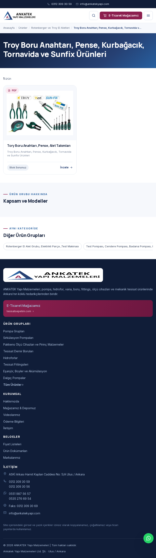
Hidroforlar (10, 358)
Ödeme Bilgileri (13, 421)
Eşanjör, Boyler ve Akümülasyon (25, 371)
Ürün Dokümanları (15, 451)
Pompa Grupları (13, 331)
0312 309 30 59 (61, 4)
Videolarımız (11, 415)
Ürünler (22, 27)
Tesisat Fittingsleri (15, 364)
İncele (64, 167)
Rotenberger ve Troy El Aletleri (50, 27)
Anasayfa (9, 27)
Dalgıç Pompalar (14, 378)
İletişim (8, 428)
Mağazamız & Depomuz (19, 408)
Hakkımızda (11, 401)
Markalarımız (11, 457)
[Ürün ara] (93, 15)
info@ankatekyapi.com (94, 4)
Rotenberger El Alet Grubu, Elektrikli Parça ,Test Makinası (42, 246)
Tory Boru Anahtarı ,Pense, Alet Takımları (38, 145)
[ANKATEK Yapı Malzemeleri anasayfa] (19, 15)
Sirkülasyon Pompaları (18, 337)
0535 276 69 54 (20, 498)
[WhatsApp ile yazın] (148, 538)
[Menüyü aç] (148, 15)
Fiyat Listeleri (12, 444)
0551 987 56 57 (20, 493)
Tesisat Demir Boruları (18, 351)
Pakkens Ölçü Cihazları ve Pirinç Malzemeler (33, 344)
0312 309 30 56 (19, 486)
